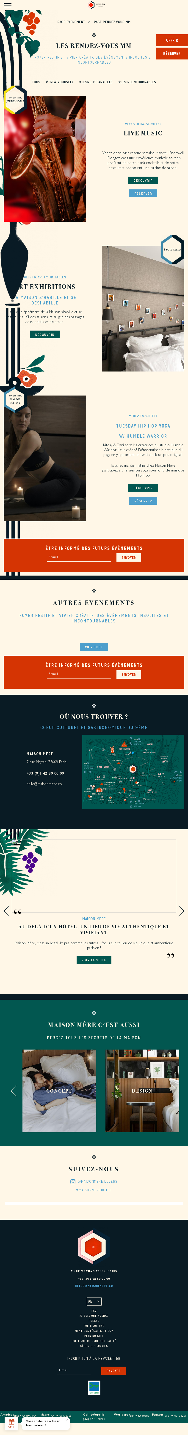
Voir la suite (94, 960)
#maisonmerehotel (94, 1190)
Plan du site (94, 1336)
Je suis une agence (94, 1316)
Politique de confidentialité (94, 1341)
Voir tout (94, 647)
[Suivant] (181, 911)
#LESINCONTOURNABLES (137, 82)
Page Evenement (71, 21)
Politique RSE (94, 1326)
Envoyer (129, 557)
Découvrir (143, 180)
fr (90, 1301)
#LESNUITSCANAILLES (96, 82)
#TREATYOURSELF (60, 82)
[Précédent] (6, 911)
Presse (94, 1321)
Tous (36, 82)
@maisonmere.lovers (98, 1181)
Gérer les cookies (94, 1346)
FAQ (94, 1311)
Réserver (143, 193)
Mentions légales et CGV (94, 1331)
